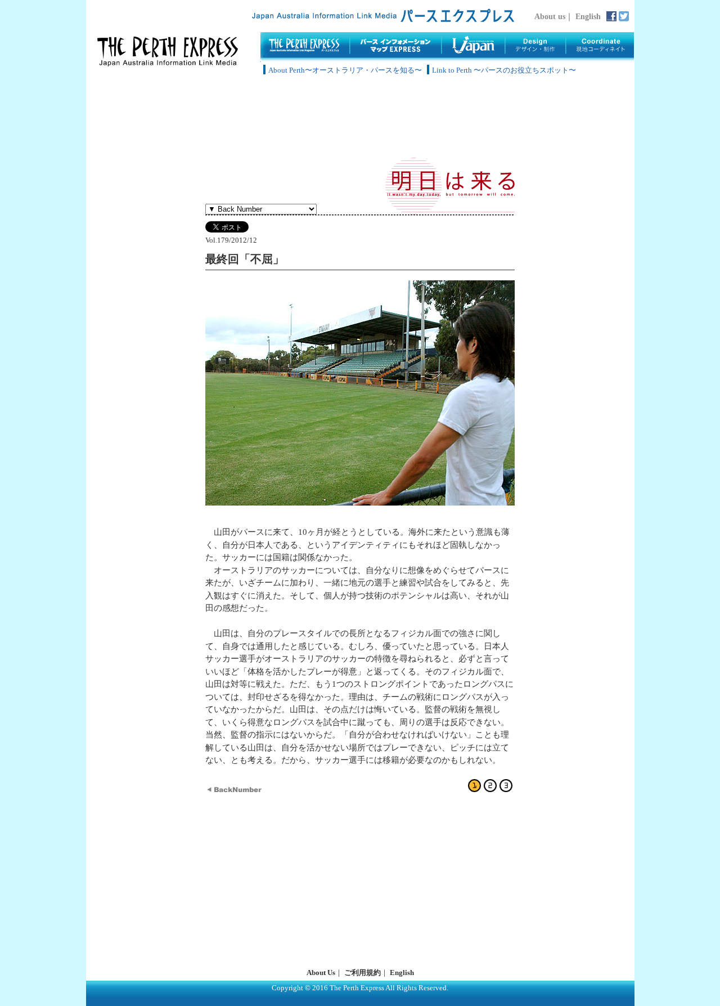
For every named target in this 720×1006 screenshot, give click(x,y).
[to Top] (167, 63)
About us (549, 16)
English (588, 16)
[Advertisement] (360, 118)
